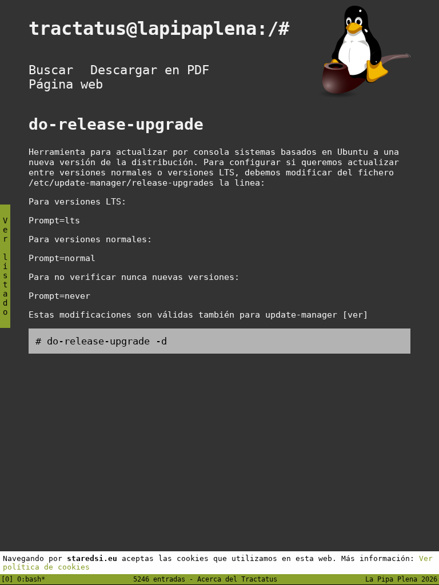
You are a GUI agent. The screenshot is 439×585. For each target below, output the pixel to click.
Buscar (51, 70)
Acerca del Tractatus (237, 579)
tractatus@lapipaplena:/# (170, 28)
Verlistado (5, 266)
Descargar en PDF (149, 70)
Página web (66, 84)
